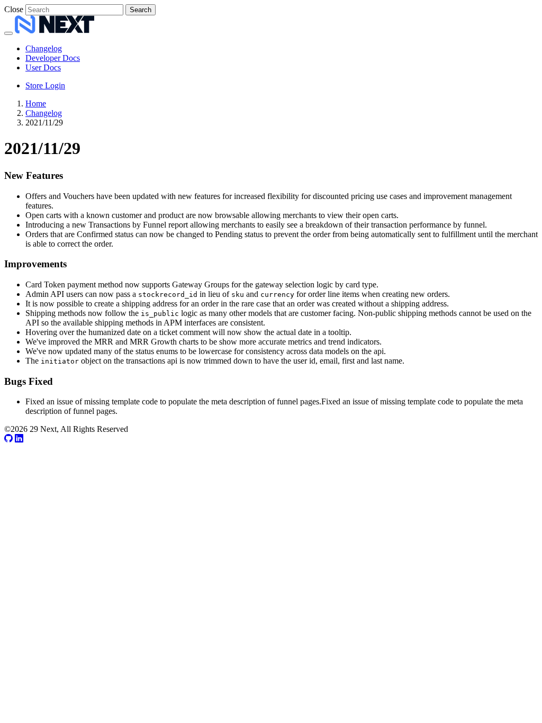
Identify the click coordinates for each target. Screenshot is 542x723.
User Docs (43, 67)
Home (35, 103)
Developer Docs (52, 57)
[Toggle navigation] (8, 33)
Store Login (45, 85)
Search (140, 10)
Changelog (43, 48)
